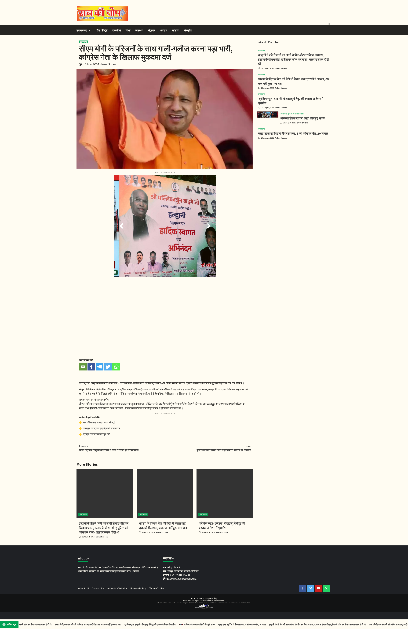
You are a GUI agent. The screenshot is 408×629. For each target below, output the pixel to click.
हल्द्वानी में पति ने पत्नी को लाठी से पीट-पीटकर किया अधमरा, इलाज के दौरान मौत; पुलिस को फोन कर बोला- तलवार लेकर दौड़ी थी (103, 527)
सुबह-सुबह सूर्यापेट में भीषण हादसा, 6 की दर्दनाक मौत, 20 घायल (293, 133)
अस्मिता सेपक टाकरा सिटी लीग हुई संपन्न (302, 118)
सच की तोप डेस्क (302, 123)
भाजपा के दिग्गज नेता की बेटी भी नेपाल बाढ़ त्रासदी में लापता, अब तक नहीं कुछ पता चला (70, 624)
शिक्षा (128, 30)
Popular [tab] (273, 42)
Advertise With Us (117, 588)
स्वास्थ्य (139, 30)
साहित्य (175, 30)
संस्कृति (188, 30)
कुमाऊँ (290, 114)
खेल (294, 114)
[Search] (330, 24)
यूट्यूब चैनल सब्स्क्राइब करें (96, 434)
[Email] (83, 366)
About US (83, 588)
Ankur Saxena (108, 64)
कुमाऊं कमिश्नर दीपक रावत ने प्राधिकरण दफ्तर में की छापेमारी (224, 448)
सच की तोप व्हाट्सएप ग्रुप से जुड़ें (99, 422)
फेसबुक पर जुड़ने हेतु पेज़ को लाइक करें (101, 428)
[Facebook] (91, 366)
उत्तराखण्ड (81, 30)
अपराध (163, 30)
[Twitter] (108, 366)
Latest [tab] (261, 42)
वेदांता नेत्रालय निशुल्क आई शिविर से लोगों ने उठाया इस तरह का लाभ (109, 448)
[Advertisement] (294, 164)
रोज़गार (151, 30)
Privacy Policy (138, 588)
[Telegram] (99, 366)
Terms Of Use (156, 588)
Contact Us (98, 588)
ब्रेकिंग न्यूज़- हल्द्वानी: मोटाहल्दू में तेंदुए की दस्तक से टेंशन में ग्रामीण (132, 624)
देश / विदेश (102, 30)
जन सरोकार (300, 114)
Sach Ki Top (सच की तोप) (207, 598)
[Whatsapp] (116, 366)
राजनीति (116, 30)
